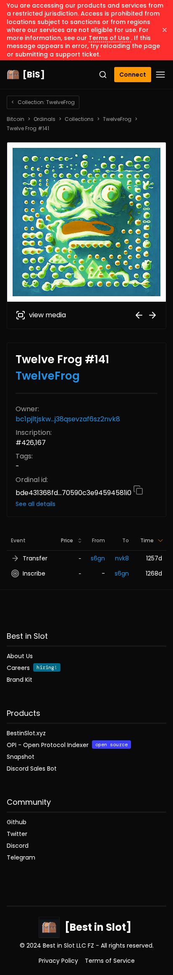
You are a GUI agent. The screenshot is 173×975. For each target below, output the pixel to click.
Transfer (35, 558)
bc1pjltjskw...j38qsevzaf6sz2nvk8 (68, 419)
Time (147, 540)
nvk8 (122, 558)
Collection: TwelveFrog (43, 102)
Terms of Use (110, 38)
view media (47, 315)
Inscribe (34, 573)
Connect (132, 74)
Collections (79, 119)
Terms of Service (110, 960)
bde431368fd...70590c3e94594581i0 (74, 493)
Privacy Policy (58, 960)
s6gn (98, 558)
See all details (35, 504)
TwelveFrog (117, 119)
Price (67, 540)
